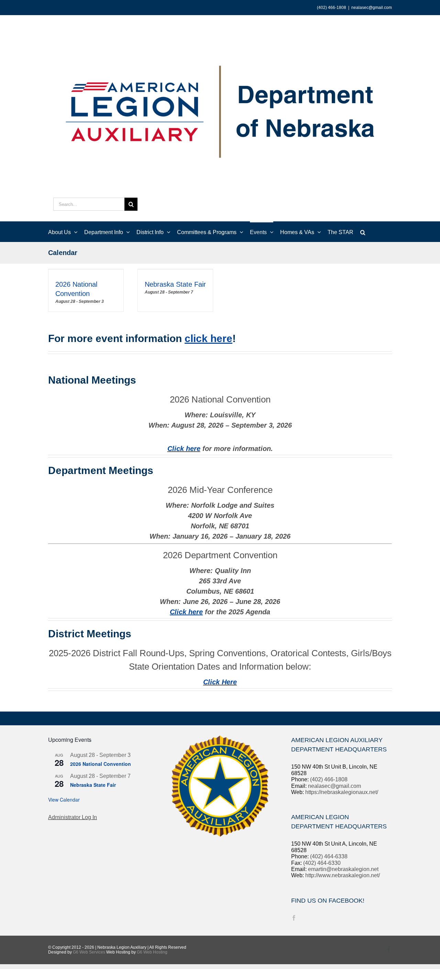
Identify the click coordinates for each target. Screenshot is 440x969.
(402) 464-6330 (322, 863)
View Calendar (64, 799)
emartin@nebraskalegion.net (343, 869)
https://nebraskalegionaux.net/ (341, 792)
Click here (183, 448)
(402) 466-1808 (329, 779)
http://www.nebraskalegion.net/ (342, 875)
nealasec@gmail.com (371, 7)
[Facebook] (294, 918)
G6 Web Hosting (152, 952)
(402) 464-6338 (329, 856)
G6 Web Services (89, 952)
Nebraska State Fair (175, 284)
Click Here (220, 682)
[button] (362, 231)
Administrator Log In (72, 817)
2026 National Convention (100, 763)
